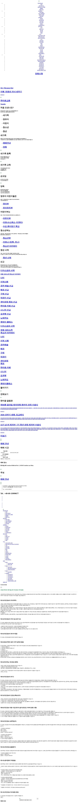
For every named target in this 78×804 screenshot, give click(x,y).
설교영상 (40, 11)
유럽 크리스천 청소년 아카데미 (12, 544)
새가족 (41, 30)
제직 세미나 (41, 69)
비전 (41, 4)
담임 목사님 (41, 5)
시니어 (41, 49)
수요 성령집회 (41, 13)
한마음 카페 (41, 48)
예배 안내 (41, 9)
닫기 (2, 797)
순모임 (41, 31)
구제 (41, 44)
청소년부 (41, 22)
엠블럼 (41, 8)
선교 (40, 34)
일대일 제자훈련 (41, 61)
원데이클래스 (41, 53)
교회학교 (40, 17)
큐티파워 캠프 (41, 47)
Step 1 (6, 562)
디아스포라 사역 (41, 35)
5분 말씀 (41, 16)
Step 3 (6, 570)
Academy (7, 573)
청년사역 (40, 26)
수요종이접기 (41, 25)
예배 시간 (41, 29)
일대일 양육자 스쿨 (41, 70)
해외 (41, 43)
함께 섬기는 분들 (41, 7)
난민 (41, 39)
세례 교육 (41, 57)
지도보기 (2, 468)
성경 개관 (41, 58)
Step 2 (6, 565)
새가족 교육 (41, 56)
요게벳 (41, 51)
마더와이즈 (41, 63)
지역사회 (41, 40)
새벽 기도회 (41, 14)
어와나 (41, 23)
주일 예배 (41, 12)
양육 (41, 32)
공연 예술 (41, 41)
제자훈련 (41, 62)
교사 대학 (41, 67)
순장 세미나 (41, 66)
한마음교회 (40, 3)
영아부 (41, 18)
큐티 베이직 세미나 (41, 60)
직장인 (41, 45)
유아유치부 (41, 20)
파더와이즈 (41, 65)
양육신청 (39, 74)
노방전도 (41, 52)
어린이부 (41, 21)
